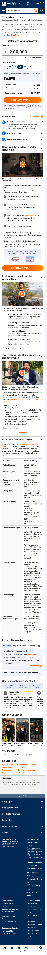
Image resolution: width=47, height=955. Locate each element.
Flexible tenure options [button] (17, 139)
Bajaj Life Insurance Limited (33, 917)
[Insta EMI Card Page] (33, 3)
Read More (15, 35)
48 (25, 67)
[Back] (3, 10)
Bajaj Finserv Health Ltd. (34, 930)
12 (10, 67)
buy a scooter (33, 655)
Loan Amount (7, 46)
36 (20, 67)
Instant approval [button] (14, 133)
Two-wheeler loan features (13, 767)
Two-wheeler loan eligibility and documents (19, 765)
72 (35, 67)
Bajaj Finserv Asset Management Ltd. (32, 935)
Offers (26, 951)
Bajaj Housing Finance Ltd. (34, 924)
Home (5, 951)
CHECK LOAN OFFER (19, 100)
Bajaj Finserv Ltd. (32, 903)
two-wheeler (29, 215)
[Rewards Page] (38, 3)
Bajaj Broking (31, 927)
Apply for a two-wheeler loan (13, 773)
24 (15, 67)
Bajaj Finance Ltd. (32, 907)
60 (30, 67)
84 (40, 67)
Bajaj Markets (31, 921)
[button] (22, 165)
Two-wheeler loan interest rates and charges (20, 770)
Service (12, 951)
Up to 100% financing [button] (16, 122)
